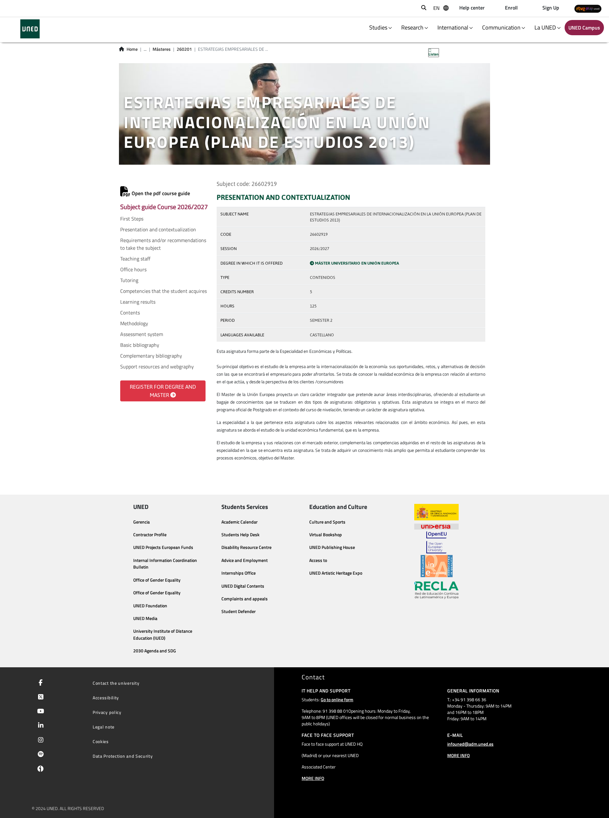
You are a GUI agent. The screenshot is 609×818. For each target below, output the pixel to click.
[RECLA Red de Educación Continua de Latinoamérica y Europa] (436, 589)
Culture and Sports (327, 521)
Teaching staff (135, 258)
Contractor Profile (150, 534)
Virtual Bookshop (325, 534)
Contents (130, 312)
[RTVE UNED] (587, 8)
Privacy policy (107, 712)
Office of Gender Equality (156, 580)
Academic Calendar (239, 521)
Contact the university (116, 683)
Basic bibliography (139, 345)
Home (132, 49)
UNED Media (145, 618)
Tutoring (129, 280)
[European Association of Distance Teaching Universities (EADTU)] (437, 566)
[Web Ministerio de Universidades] (436, 512)
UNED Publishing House (332, 547)
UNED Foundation (150, 605)
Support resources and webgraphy (157, 366)
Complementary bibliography (151, 356)
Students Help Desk (240, 534)
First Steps (131, 218)
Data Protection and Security (123, 756)
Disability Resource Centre (246, 547)
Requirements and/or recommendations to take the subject (163, 244)
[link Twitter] (39, 697)
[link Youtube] (39, 712)
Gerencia (141, 521)
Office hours (133, 269)
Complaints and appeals (244, 598)
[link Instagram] (39, 740)
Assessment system (141, 334)
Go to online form (337, 699)
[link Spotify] (39, 755)
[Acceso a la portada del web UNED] (30, 28)
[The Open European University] (436, 542)
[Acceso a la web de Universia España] (436, 526)
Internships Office (238, 573)
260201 (184, 49)
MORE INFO (313, 778)
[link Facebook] (39, 683)
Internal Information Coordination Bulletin (165, 564)
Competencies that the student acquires (163, 291)
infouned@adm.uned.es (470, 744)
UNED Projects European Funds (163, 547)
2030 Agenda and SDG (154, 650)
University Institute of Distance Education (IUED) (162, 635)
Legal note (104, 726)
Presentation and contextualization (158, 229)
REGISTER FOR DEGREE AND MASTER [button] (163, 391)
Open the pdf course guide (160, 193)
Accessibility (106, 697)
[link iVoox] (39, 770)
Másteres (162, 49)
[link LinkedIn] (39, 726)
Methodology (134, 323)
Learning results (137, 302)
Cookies (101, 741)
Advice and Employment (244, 560)
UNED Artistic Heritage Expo (335, 573)
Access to (318, 560)
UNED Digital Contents (242, 586)
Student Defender (238, 611)
